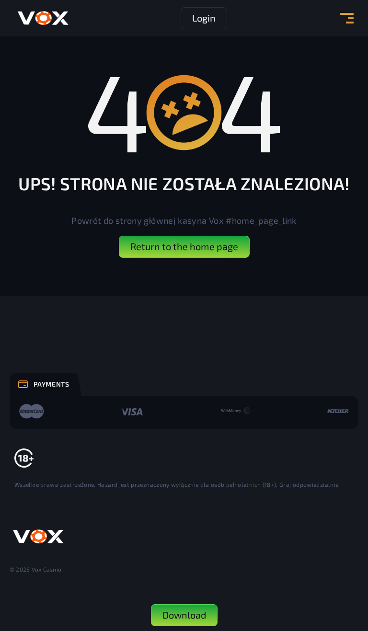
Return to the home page (184, 246)
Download (184, 614)
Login (204, 17)
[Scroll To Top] (339, 571)
